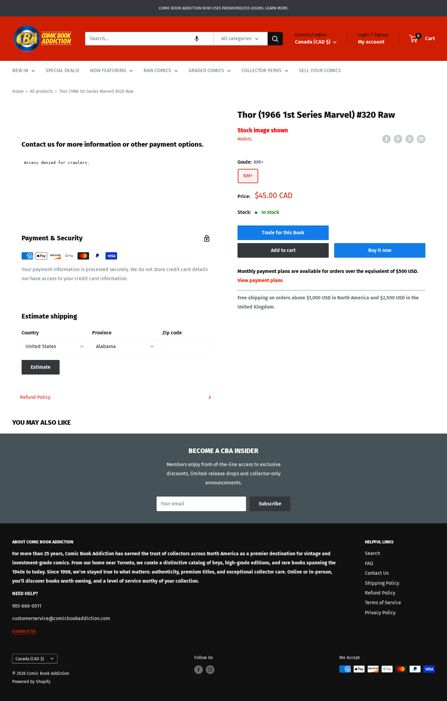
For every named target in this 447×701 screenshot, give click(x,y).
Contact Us (377, 573)
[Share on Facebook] (386, 138)
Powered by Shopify (31, 681)
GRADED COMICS (206, 70)
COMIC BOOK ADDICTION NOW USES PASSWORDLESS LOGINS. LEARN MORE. (224, 8)
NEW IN (20, 70)
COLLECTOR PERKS (261, 70)
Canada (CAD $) (30, 658)
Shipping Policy (382, 583)
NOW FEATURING (108, 70)
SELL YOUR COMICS (320, 70)
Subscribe (270, 504)
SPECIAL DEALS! (62, 70)
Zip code (172, 333)
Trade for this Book (283, 232)
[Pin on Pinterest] (398, 138)
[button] (196, 38)
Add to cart (283, 250)
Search (372, 553)
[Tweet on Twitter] (409, 138)
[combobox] (149, 38)
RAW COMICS (157, 70)
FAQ (369, 563)
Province (102, 333)
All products (41, 91)
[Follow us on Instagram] (210, 669)
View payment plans (260, 280)
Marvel (244, 139)
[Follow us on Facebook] (198, 669)
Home (18, 91)
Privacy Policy (380, 613)
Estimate (40, 367)
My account (371, 42)
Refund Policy (35, 397)
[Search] (275, 38)
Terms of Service (383, 602)
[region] (115, 105)
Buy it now (379, 250)
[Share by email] (421, 138)
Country (30, 333)
